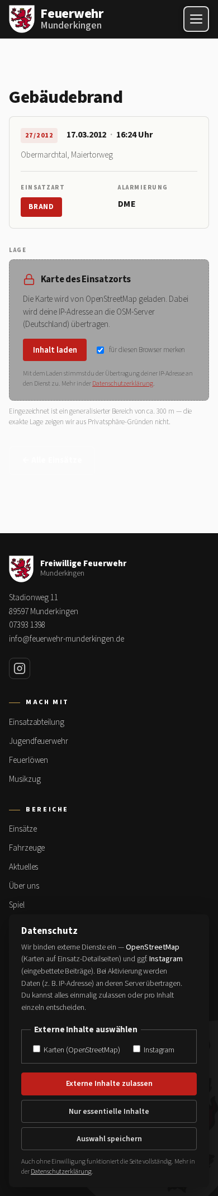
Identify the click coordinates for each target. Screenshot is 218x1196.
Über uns (24, 886)
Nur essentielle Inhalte (109, 1111)
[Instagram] (19, 668)
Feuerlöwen (28, 760)
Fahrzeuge (27, 848)
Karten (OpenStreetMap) (81, 1050)
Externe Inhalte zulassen (109, 1083)
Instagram (158, 1050)
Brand (41, 207)
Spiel (17, 905)
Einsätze (22, 829)
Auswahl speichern (109, 1139)
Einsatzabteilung (36, 722)
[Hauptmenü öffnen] (196, 19)
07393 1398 (27, 625)
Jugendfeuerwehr (38, 741)
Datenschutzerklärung (122, 383)
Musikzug (24, 779)
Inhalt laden (55, 350)
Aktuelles (23, 867)
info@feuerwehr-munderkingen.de (66, 639)
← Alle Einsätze (52, 460)
